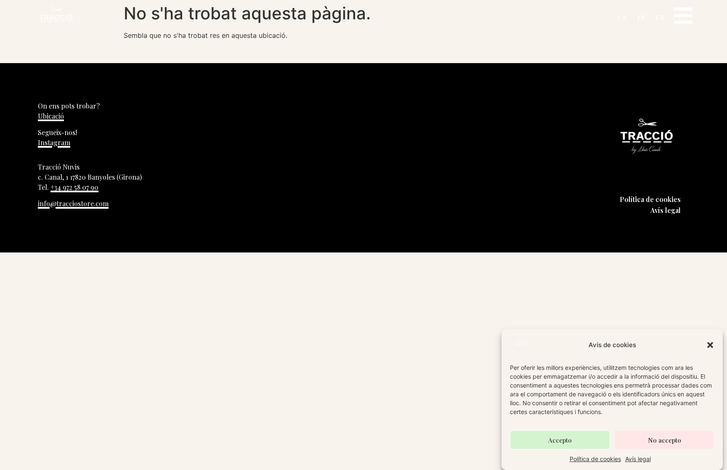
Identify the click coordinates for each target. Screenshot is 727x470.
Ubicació (51, 116)
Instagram (54, 142)
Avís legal (638, 458)
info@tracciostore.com (73, 203)
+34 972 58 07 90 (74, 187)
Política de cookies (595, 458)
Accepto (560, 440)
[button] (710, 345)
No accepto (664, 440)
